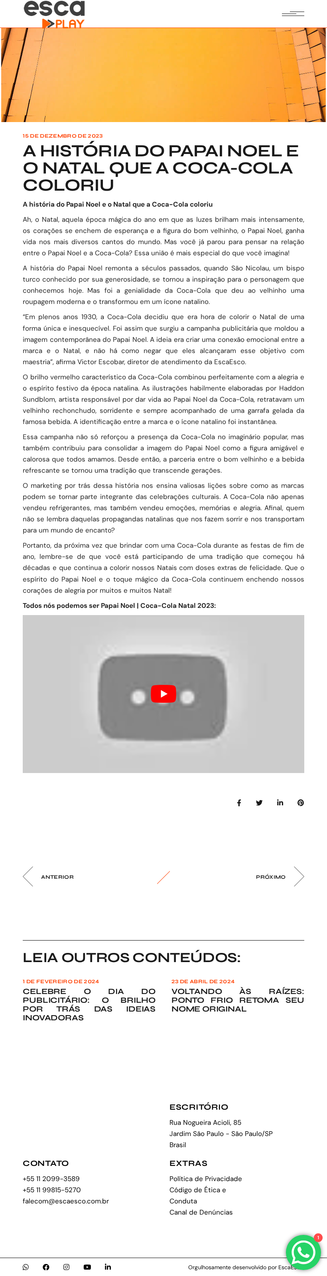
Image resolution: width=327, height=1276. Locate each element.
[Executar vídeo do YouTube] (163, 694)
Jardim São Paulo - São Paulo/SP (221, 1133)
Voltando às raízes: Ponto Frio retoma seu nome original (237, 1000)
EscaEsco (229, 361)
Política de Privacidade (205, 1178)
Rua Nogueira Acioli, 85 (205, 1122)
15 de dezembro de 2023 (62, 136)
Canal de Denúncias (201, 1212)
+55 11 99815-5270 (52, 1189)
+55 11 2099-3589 (51, 1178)
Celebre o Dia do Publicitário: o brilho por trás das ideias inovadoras (89, 1004)
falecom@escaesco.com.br (66, 1201)
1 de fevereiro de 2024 (61, 981)
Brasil (177, 1144)
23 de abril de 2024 (202, 981)
